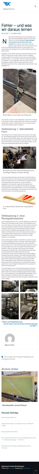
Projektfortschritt (28, 357)
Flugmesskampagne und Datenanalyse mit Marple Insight (17, 424)
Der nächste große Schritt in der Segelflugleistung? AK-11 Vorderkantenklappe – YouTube (19, 439)
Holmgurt (19, 357)
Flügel (10, 357)
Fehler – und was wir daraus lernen (17, 27)
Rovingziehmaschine (8, 359)
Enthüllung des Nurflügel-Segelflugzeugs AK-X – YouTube (17, 447)
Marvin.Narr (17, 33)
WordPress (26, 468)
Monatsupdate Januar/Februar (14, 405)
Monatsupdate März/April (9, 432)
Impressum (5, 466)
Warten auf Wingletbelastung (12, 322)
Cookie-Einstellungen (16, 466)
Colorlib (11, 468)
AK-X (6, 357)
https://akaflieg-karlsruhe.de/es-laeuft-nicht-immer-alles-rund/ (21, 42)
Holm (14, 357)
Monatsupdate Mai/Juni (9, 417)
